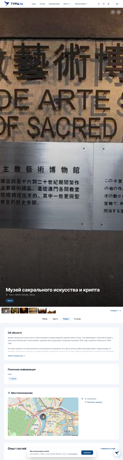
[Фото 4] (33, 310)
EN (117, 4)
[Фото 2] (15, 310)
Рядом (66, 319)
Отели (42, 4)
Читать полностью (15, 356)
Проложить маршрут (94, 402)
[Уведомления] (99, 4)
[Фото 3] (24, 310)
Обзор (44, 319)
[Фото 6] (51, 310)
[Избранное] (103, 4)
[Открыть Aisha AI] (117, 453)
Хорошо (87, 452)
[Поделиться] (118, 12)
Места (66, 4)
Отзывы (77, 319)
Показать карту (45, 417)
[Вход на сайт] (108, 4)
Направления (54, 4)
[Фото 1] (5, 310)
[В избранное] (113, 12)
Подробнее (72, 454)
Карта (55, 319)
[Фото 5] (42, 310)
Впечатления (80, 4)
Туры (34, 4)
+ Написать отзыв (107, 449)
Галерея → (115, 311)
